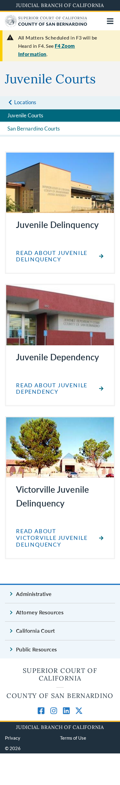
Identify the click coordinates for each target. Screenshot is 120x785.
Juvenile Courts (25, 115)
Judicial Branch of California (60, 5)
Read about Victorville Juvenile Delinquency (52, 538)
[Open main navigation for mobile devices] (110, 21)
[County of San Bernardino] (46, 25)
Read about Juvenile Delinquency (51, 256)
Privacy (12, 738)
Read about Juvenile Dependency (51, 388)
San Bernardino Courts (33, 128)
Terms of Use (73, 738)
